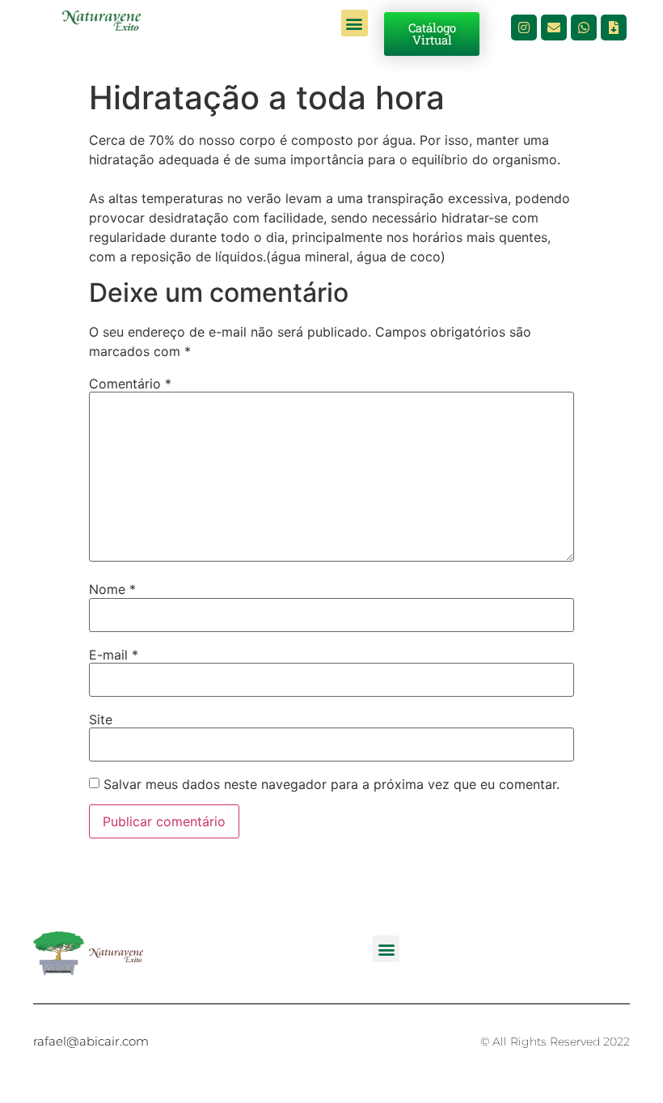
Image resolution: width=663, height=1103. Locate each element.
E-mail (113, 654)
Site (100, 719)
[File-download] (614, 27)
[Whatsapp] (584, 27)
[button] (354, 23)
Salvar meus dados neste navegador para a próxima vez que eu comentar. (331, 784)
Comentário (130, 383)
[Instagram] (524, 27)
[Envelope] (554, 27)
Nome (112, 589)
